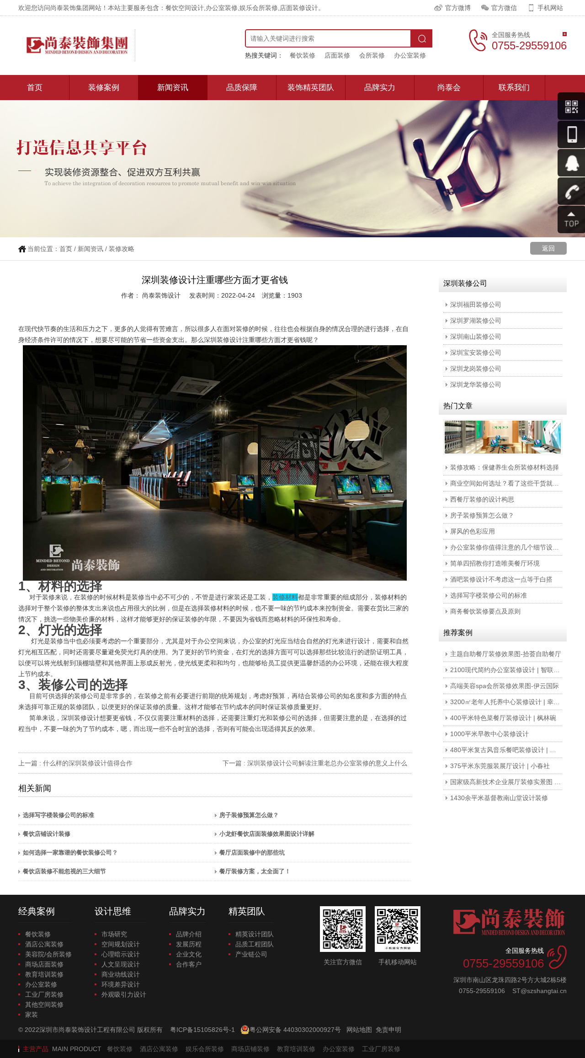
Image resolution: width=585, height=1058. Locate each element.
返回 (548, 248)
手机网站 (550, 7)
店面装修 (337, 55)
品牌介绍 (189, 934)
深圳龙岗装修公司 (475, 368)
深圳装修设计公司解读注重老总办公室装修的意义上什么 (327, 763)
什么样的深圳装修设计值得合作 (88, 763)
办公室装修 (410, 55)
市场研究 (114, 934)
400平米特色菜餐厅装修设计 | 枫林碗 (503, 717)
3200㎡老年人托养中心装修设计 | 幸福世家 (511, 701)
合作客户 (189, 964)
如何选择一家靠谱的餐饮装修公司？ (70, 852)
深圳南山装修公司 (475, 336)
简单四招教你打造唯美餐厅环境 (495, 563)
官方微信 (504, 7)
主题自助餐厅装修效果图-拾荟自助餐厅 (505, 653)
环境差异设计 (120, 984)
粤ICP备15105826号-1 (202, 1029)
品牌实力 (379, 87)
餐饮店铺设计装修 (46, 833)
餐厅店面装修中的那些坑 (252, 852)
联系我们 (514, 87)
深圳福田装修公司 (475, 304)
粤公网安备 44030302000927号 (295, 1029)
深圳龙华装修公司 (475, 384)
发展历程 (189, 944)
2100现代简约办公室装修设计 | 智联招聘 (508, 669)
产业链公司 (251, 954)
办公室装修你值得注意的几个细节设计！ (507, 547)
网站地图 (359, 1029)
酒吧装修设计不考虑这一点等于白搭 (501, 579)
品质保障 (241, 87)
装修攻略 (121, 248)
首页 (35, 87)
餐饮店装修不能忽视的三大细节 (64, 871)
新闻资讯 (172, 87)
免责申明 (388, 1029)
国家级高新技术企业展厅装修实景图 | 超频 (510, 781)
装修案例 (103, 87)
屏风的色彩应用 (472, 531)
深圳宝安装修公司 (475, 352)
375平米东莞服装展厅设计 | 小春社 (500, 765)
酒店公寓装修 (44, 944)
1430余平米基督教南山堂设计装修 (499, 798)
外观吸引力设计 (123, 994)
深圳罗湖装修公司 (475, 320)
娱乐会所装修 (205, 1049)
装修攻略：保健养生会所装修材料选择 (504, 467)
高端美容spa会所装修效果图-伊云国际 (504, 685)
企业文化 (189, 954)
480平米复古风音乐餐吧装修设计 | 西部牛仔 (512, 749)
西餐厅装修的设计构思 (482, 499)
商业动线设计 (120, 974)
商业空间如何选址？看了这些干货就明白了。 (514, 483)
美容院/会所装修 (48, 954)
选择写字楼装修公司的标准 (58, 815)
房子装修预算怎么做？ (249, 815)
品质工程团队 (254, 944)
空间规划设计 (120, 944)
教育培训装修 (44, 974)
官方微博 (458, 7)
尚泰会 (449, 87)
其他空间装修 (44, 1004)
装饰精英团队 (310, 87)
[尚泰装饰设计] (76, 45)
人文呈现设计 (120, 964)
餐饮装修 (302, 55)
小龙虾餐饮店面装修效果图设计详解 (266, 833)
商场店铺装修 (250, 1049)
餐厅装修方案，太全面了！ (255, 871)
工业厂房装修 (44, 994)
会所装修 (372, 55)
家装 (31, 1014)
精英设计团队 (254, 934)
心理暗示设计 (120, 954)
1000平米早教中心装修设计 (489, 733)
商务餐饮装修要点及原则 (485, 611)
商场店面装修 (44, 964)
